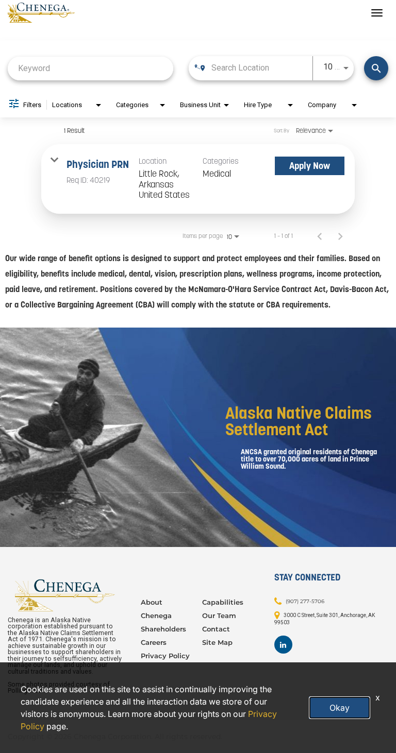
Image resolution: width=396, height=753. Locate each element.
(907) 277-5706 (305, 601)
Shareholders (163, 629)
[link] (198, 179)
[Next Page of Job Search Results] (340, 236)
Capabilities (222, 602)
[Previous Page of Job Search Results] (319, 236)
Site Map (217, 642)
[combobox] (90, 68)
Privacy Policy (165, 656)
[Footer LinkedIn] (283, 645)
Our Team (219, 615)
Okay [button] (339, 708)
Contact (216, 629)
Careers (154, 642)
